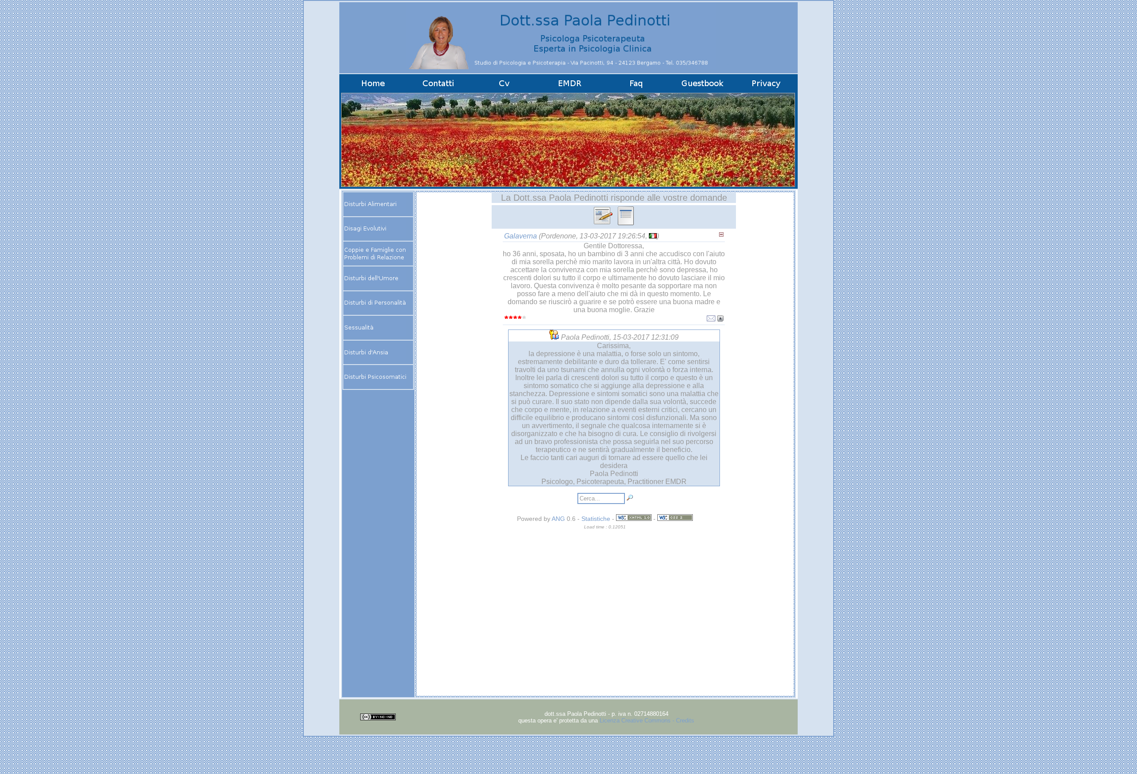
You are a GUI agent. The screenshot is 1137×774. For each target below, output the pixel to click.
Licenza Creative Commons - (638, 720)
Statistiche (595, 518)
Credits (685, 720)
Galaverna (520, 236)
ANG (558, 518)
